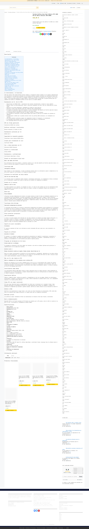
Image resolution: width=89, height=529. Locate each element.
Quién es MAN (63, 3)
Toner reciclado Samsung (66, 402)
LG (59, 520)
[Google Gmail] (47, 34)
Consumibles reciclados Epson (67, 128)
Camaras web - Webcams (66, 91)
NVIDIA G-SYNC (8, 87)
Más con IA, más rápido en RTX (11, 82)
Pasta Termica (64, 282)
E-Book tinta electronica (66, 171)
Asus (33, 32)
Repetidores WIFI (65, 328)
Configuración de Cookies (51, 527)
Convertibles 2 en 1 (65, 134)
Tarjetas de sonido (65, 374)
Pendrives (64, 291)
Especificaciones (8, 90)
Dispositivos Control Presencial (68, 159)
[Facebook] (45, 34)
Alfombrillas (64, 36)
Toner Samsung (64, 405)
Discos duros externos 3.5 (67, 150)
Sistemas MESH (64, 350)
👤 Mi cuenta (73, 7)
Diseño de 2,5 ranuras (10, 73)
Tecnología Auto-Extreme (10, 75)
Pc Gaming (64, 285)
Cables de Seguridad (65, 73)
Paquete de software (9, 79)
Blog (58, 3)
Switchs (63, 365)
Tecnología (60, 527)
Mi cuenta (78, 3)
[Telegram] (49, 34)
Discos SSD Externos (65, 156)
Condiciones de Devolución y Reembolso (66, 505)
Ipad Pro (63, 217)
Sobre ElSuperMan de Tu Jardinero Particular (16, 502)
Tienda (53, 3)
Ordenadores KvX (65, 270)
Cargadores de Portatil (66, 94)
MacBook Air (64, 236)
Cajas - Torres (65, 76)
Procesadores (64, 310)
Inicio (5, 12)
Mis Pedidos (61, 497)
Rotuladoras (64, 334)
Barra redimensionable (10, 89)
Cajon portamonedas (65, 82)
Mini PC (63, 254)
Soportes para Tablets (66, 359)
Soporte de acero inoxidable (11, 78)
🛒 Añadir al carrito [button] (23, 385)
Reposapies (64, 331)
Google (60, 519)
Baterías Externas (65, 70)
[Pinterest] (43, 34)
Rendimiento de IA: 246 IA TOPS (12, 60)
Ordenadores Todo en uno (66, 276)
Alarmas (63, 33)
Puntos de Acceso (65, 319)
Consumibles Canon (65, 113)
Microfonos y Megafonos (66, 245)
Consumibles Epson (65, 116)
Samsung (60, 514)
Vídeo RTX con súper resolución (12, 85)
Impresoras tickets (65, 205)
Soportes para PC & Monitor (67, 356)
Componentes (38, 32)
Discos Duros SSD (65, 153)
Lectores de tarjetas (66, 230)
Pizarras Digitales (65, 294)
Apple (60, 513)
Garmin (60, 518)
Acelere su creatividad (10, 67)
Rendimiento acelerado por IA (11, 63)
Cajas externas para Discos (67, 79)
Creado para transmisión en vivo (12, 65)
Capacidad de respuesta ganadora (12, 64)
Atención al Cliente (71, 3)
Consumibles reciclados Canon (67, 125)
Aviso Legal (61, 504)
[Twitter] (37, 511)
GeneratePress (51, 524)
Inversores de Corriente (66, 208)
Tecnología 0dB (8, 71)
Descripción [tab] (8, 51)
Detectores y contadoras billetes (68, 137)
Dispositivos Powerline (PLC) (67, 162)
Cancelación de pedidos (63, 509)
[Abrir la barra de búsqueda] (82, 3)
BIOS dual (7, 74)
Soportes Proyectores (66, 362)
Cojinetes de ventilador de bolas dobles (14, 72)
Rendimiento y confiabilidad (11, 69)
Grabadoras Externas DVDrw (67, 190)
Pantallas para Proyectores (67, 279)
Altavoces (64, 45)
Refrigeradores (65, 325)
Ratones (63, 322)
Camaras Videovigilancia (66, 88)
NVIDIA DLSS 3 (8, 81)
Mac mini (63, 233)
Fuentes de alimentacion (66, 177)
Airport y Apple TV (65, 30)
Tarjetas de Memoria (65, 371)
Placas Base (64, 297)
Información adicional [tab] (17, 51)
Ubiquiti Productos (65, 411)
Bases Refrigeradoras (66, 67)
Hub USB (63, 196)
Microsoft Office (65, 248)
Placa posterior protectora (11, 76)
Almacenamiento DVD (65, 42)
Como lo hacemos (11, 503)
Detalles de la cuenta (63, 496)
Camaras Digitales (65, 85)
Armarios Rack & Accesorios (67, 54)
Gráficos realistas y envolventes (12, 62)
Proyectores (64, 313)
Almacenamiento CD (65, 39)
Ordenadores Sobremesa (66, 273)
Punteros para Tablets (66, 316)
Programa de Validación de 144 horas (13, 80)
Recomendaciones (11, 504)
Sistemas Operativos (65, 353)
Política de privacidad (63, 503)
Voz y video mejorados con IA (11, 66)
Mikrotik (63, 251)
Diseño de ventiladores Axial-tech (12, 70)
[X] (51, 34)
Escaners (63, 174)
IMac (63, 199)
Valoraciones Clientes (12, 505)
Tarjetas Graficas (11, 12)
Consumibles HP (65, 119)
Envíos (60, 506)
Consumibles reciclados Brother (68, 122)
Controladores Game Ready (10, 83)
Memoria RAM (64, 242)
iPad (63, 211)
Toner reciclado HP (65, 399)
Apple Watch (64, 51)
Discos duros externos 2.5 (67, 147)
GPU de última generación (10, 61)
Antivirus (64, 48)
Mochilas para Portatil (66, 257)
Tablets (63, 368)
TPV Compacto (64, 408)
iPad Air (63, 214)
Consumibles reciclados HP (67, 131)
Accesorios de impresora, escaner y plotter (70, 14)
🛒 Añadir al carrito (40, 27)
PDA (63, 288)
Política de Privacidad (30, 527)
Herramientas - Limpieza (66, 193)
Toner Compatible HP (65, 390)
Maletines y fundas (65, 239)
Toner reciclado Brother (66, 396)
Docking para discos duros (67, 165)
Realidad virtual (8, 88)
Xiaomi (60, 517)
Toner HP (63, 393)
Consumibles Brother (65, 110)
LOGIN (67, 527)
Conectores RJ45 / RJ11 (66, 107)
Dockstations (64, 168)
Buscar (80, 476)
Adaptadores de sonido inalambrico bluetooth (70, 27)
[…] (69, 424)
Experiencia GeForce (9, 84)
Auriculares (64, 57)
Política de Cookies (41, 527)
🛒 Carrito (78, 7)
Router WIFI (64, 337)
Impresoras (64, 202)
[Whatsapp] (41, 34)
